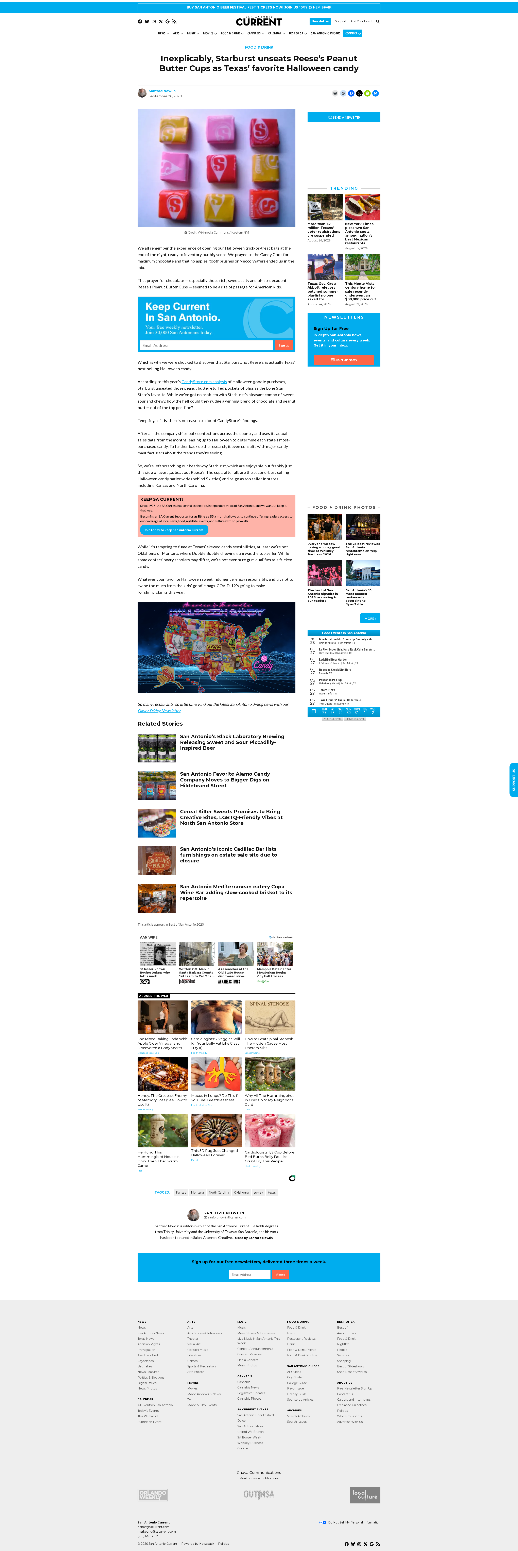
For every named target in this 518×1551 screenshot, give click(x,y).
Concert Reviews (249, 1354)
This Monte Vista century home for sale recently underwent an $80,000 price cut (360, 291)
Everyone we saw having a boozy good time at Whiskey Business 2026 (324, 549)
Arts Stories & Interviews (204, 1333)
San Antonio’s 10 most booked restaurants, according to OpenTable (359, 597)
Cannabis (254, 33)
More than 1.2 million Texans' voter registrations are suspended (324, 230)
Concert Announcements (255, 1349)
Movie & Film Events (202, 1405)
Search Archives (298, 1416)
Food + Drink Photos (344, 507)
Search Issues (297, 1421)
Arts (176, 33)
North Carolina (219, 1192)
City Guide (294, 1377)
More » (370, 618)
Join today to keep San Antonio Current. (174, 530)
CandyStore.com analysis (204, 381)
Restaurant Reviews (301, 1339)
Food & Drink (230, 33)
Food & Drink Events (301, 1350)
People (342, 1350)
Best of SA (296, 33)
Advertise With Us (350, 1422)
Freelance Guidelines (351, 1405)
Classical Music (197, 1350)
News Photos (147, 1388)
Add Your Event (361, 21)
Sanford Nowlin (162, 91)
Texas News (146, 1339)
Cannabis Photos (249, 1398)
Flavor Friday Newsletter (159, 710)
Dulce (241, 1420)
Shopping (344, 1361)
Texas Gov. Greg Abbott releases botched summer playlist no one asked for (323, 291)
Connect (351, 33)
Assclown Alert (148, 1355)
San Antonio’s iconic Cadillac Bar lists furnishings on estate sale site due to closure (228, 855)
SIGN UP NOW (346, 359)
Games (192, 1361)
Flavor (291, 1333)
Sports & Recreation (201, 1366)
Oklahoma (241, 1192)
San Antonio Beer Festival (255, 1415)
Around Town (346, 1333)
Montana (197, 1192)
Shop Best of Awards (352, 1372)
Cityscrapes (146, 1361)
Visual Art (194, 1344)
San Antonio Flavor (250, 1426)
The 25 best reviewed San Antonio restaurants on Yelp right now (363, 549)
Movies (208, 33)
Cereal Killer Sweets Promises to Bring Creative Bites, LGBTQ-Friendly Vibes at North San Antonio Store (231, 817)
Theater (192, 1339)
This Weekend (148, 1416)
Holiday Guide (297, 1394)
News (162, 33)
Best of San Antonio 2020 (186, 924)
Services (343, 1355)
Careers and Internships (353, 1399)
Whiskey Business (250, 1443)
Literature (194, 1355)
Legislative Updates (251, 1393)
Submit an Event (149, 1422)
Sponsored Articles (300, 1399)
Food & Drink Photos (302, 1355)
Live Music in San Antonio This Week (258, 1341)
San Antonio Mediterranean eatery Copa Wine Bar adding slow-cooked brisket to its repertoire (236, 892)
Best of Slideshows (350, 1366)
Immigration (146, 1350)
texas (272, 1192)
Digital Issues (147, 1383)
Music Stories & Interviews (256, 1333)
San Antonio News (151, 1333)
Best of (342, 1327)
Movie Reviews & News (204, 1394)
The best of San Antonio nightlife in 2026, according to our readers (323, 595)
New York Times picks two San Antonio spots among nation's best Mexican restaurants (359, 233)
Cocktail (242, 1448)
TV (189, 1399)
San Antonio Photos (326, 33)
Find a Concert (247, 1360)
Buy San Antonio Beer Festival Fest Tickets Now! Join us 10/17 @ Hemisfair (259, 7)
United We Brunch (250, 1432)
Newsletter (320, 21)
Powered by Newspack (197, 1544)
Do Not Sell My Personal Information (354, 1522)
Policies (342, 1411)
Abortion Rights (149, 1344)
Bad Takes (145, 1366)
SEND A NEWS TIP (346, 117)
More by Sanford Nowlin (254, 1238)
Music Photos (247, 1365)
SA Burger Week (249, 1437)
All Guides (294, 1372)
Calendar (274, 33)
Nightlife (343, 1344)
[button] (216, 324)
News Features (148, 1372)
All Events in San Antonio (155, 1405)
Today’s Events (148, 1411)
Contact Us (345, 1394)
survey (258, 1192)
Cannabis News (248, 1387)
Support (340, 21)
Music (191, 33)
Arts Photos (195, 1372)
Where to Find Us (349, 1416)
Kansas (181, 1192)
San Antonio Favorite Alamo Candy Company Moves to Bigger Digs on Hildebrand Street (225, 780)
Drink (291, 1344)
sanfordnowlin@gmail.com (227, 1217)
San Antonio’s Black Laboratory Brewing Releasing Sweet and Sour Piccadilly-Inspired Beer (232, 742)
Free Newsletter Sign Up (354, 1388)
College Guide (297, 1383)
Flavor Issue (295, 1388)
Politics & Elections (151, 1377)
